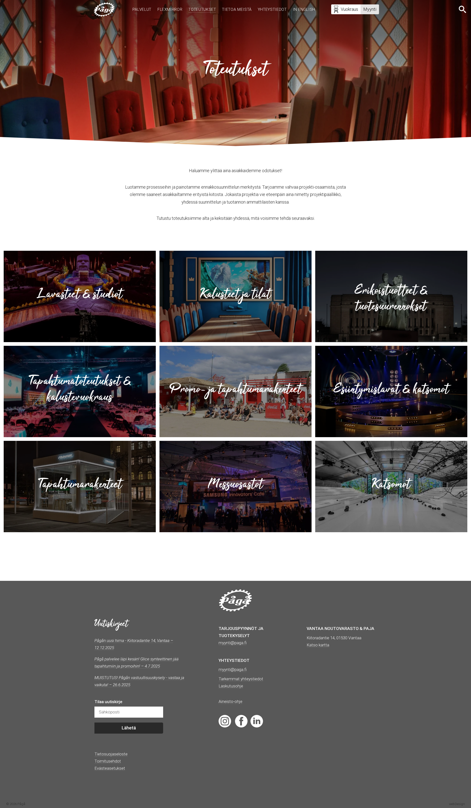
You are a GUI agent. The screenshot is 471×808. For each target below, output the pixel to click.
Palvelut (141, 9)
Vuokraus (349, 9)
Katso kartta (318, 644)
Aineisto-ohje (230, 701)
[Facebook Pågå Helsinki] (241, 720)
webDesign (457, 804)
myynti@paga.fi (233, 669)
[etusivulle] (104, 9)
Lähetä (129, 728)
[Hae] (463, 9)
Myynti (369, 9)
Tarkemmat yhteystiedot (241, 678)
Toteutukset (202, 9)
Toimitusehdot (107, 761)
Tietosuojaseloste (111, 754)
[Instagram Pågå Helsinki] (225, 720)
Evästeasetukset (109, 768)
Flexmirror (169, 9)
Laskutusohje (231, 685)
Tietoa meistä (236, 9)
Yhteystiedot (272, 9)
